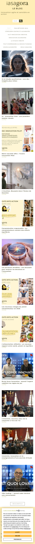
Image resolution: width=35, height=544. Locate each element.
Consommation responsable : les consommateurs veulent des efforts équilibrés (16, 230)
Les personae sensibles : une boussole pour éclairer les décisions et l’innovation (17, 269)
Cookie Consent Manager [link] (9, 510)
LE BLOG (17, 8)
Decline (17, 535)
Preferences (17, 539)
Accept (17, 532)
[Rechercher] (21, 21)
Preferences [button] (27, 528)
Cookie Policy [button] (15, 526)
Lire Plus (4, 82)
